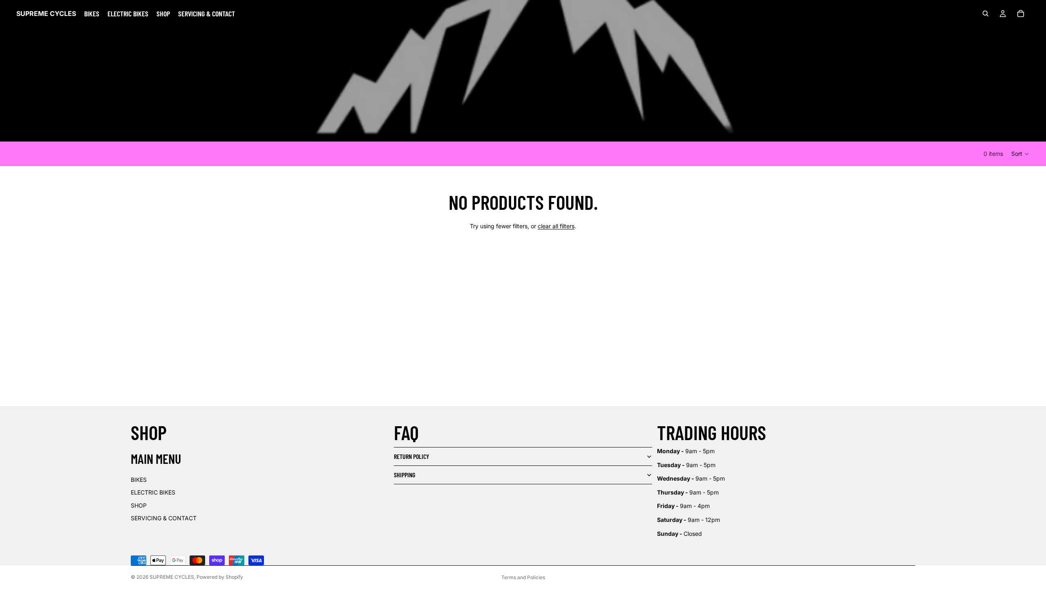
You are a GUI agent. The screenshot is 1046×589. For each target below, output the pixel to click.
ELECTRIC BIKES (153, 492)
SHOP (139, 505)
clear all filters (556, 226)
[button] (1020, 154)
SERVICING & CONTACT (164, 518)
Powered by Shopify (220, 577)
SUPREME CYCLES (172, 577)
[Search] (986, 13)
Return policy (411, 456)
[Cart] (1021, 13)
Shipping (404, 475)
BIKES (139, 479)
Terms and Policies (523, 577)
